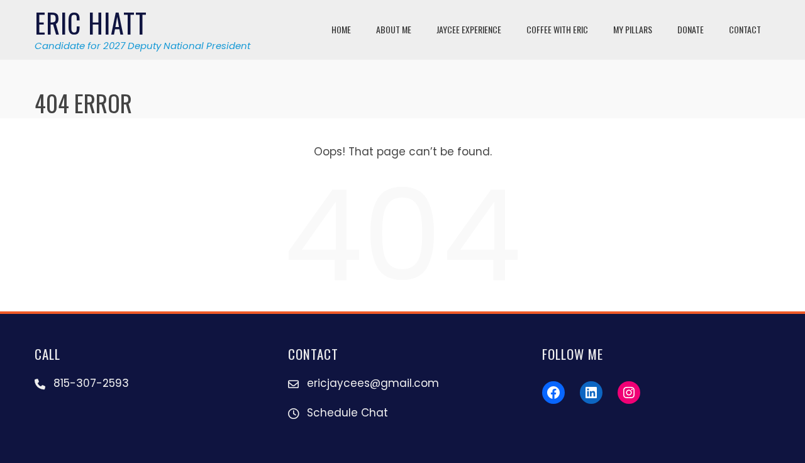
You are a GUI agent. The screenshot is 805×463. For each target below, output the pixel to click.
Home (341, 29)
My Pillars (632, 29)
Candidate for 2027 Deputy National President (142, 45)
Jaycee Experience (468, 29)
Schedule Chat (347, 412)
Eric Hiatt (91, 22)
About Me (393, 29)
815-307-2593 (91, 383)
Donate (690, 29)
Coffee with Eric (557, 29)
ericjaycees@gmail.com (373, 383)
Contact (745, 29)
